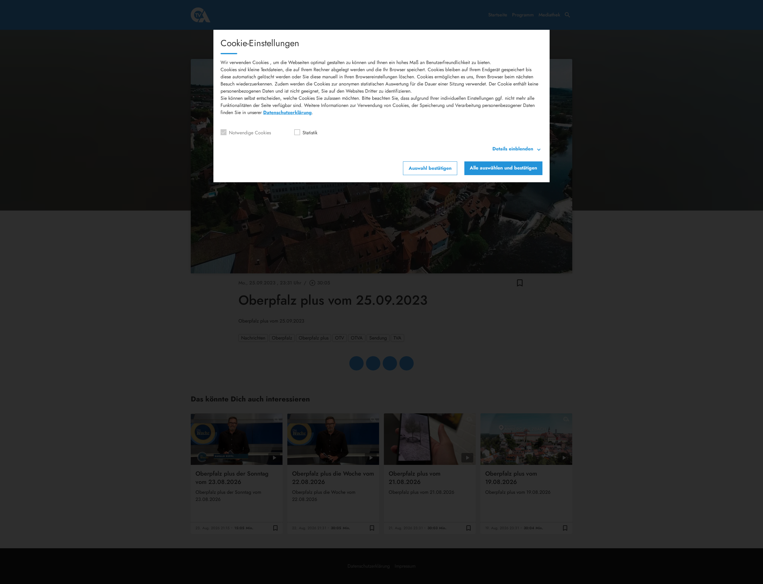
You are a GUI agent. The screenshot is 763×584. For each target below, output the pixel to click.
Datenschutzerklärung (287, 112)
